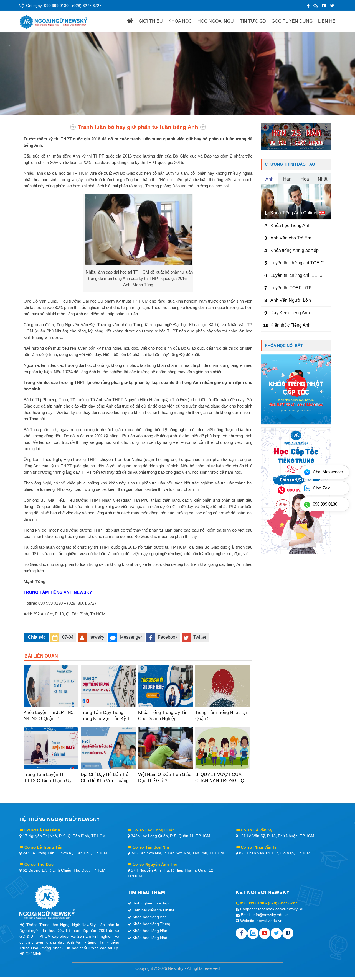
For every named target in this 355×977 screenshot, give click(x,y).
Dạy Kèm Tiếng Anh (290, 312)
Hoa (305, 179)
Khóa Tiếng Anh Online (293, 212)
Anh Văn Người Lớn (290, 300)
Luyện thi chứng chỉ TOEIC (297, 263)
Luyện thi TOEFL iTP (291, 287)
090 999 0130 (56, 5)
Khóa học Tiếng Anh (290, 225)
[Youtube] (264, 933)
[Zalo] (315, 6)
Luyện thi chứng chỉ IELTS (296, 275)
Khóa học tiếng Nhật (150, 937)
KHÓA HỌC (180, 21)
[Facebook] (308, 6)
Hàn (287, 179)
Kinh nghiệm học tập (151, 903)
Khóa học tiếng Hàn (150, 931)
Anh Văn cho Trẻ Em (290, 238)
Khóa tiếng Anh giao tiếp (294, 250)
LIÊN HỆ (327, 21)
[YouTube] (324, 6)
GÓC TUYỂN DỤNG (292, 21)
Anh (269, 179)
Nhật (322, 179)
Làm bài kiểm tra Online (153, 910)
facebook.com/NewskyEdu (281, 909)
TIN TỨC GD (253, 21)
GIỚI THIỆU (151, 21)
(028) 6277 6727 (87, 5)
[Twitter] (332, 6)
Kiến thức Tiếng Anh (290, 325)
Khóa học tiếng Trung (151, 924)
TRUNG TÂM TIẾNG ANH (48, 592)
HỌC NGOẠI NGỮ (215, 21)
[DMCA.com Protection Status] (287, 933)
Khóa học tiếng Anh (150, 917)
